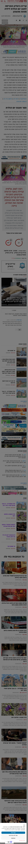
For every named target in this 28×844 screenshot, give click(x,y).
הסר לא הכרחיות (13, 835)
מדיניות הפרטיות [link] (22, 840)
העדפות (13, 838)
